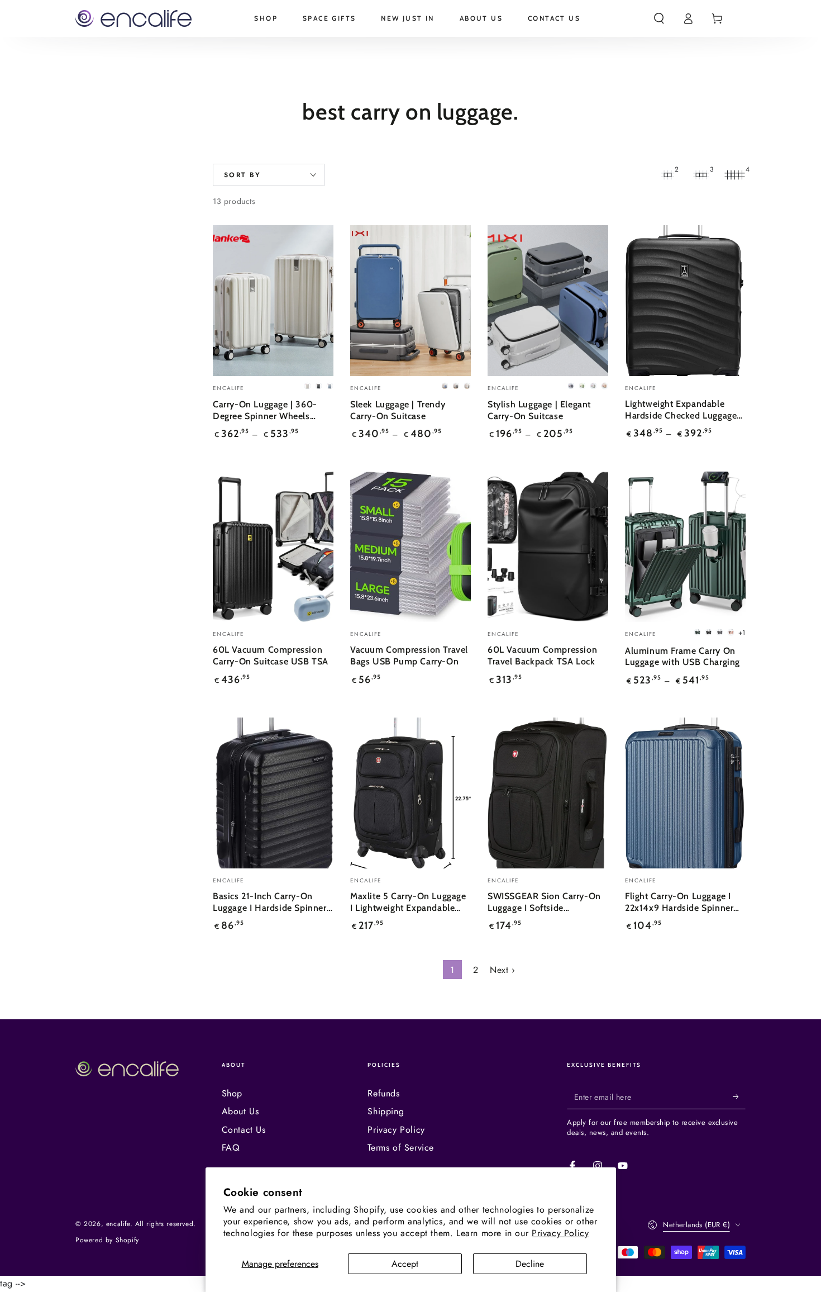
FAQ (231, 1147)
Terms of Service (400, 1147)
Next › (502, 969)
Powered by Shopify (107, 1240)
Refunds (383, 1093)
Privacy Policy (560, 1233)
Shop (232, 1093)
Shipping (385, 1111)
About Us (240, 1111)
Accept (405, 1263)
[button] (659, 18)
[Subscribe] (739, 1096)
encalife (118, 1224)
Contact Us (244, 1129)
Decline (529, 1263)
